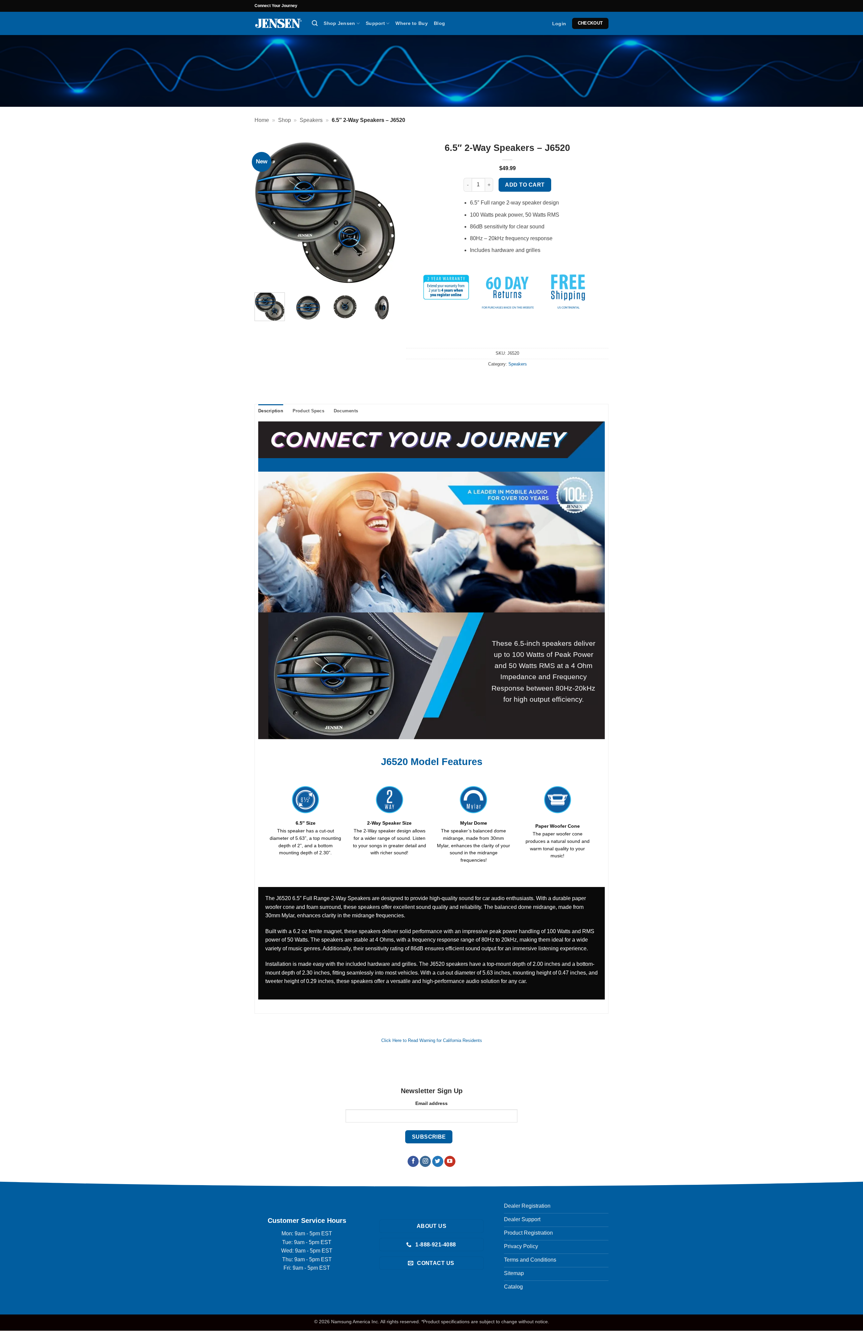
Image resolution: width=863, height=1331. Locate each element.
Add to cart (524, 185)
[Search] (315, 23)
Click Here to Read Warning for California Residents (431, 1040)
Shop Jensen (339, 23)
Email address (431, 1103)
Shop (284, 120)
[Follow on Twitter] (437, 1161)
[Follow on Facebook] (413, 1161)
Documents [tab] (346, 410)
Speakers (311, 120)
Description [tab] (270, 410)
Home (262, 120)
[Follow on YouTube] (449, 1161)
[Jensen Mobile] (278, 23)
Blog (439, 23)
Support (375, 23)
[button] (559, 24)
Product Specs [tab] (308, 410)
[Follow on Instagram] (425, 1161)
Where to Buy (411, 23)
